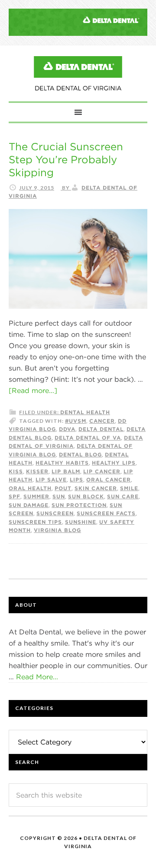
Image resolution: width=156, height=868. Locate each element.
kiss (16, 471)
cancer (102, 420)
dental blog (80, 454)
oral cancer (108, 479)
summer (36, 496)
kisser (37, 471)
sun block (86, 496)
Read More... (37, 676)
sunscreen (55, 513)
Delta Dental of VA (88, 437)
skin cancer (96, 488)
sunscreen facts (106, 513)
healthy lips (114, 462)
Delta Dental (101, 428)
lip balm (66, 471)
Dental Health (85, 412)
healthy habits (62, 462)
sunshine (80, 521)
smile (129, 488)
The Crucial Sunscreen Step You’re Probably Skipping (66, 159)
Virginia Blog (57, 529)
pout (63, 488)
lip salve (51, 479)
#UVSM (75, 420)
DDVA (67, 428)
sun (58, 496)
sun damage (29, 504)
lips (76, 479)
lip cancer (101, 471)
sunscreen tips (35, 521)
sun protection (79, 504)
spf (14, 496)
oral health (30, 488)
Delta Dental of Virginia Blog (78, 73)
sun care (123, 496)
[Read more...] (33, 390)
